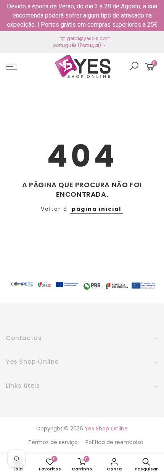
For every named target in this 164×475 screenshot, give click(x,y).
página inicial (96, 209)
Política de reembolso (114, 442)
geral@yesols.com (89, 38)
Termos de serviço (53, 442)
